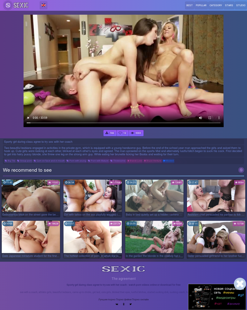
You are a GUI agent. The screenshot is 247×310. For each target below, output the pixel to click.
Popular (201, 5)
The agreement (124, 279)
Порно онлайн (140, 299)
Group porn (25, 161)
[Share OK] (124, 304)
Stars (229, 5)
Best (189, 5)
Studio (240, 5)
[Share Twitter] (130, 304)
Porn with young (77, 161)
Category (216, 5)
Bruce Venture (153, 161)
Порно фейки (123, 299)
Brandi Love (135, 161)
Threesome (119, 161)
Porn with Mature (99, 161)
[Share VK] (116, 304)
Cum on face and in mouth (50, 161)
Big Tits (11, 161)
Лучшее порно (106, 299)
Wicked (169, 161)
